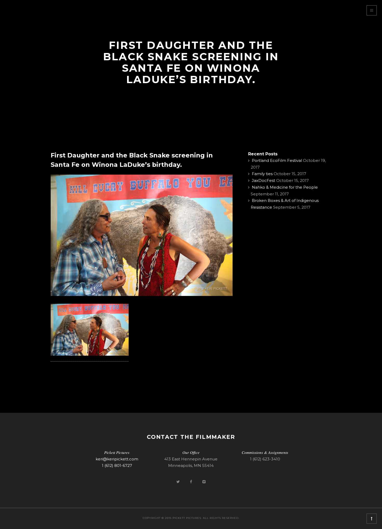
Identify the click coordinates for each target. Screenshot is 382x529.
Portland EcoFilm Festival (277, 160)
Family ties (262, 173)
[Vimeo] (204, 481)
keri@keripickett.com (117, 459)
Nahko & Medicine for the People (285, 187)
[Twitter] (178, 481)
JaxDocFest (263, 180)
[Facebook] (191, 481)
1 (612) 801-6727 (117, 465)
